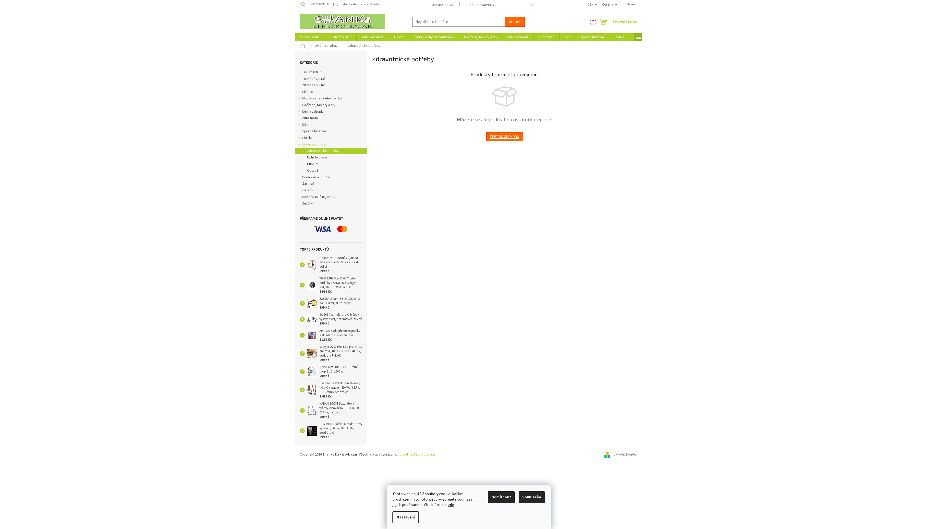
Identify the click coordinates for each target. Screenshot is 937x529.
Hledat (515, 22)
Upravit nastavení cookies (417, 454)
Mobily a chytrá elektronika (322, 98)
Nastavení (406, 517)
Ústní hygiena (317, 157)
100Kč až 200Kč (313, 78)
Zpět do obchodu (504, 136)
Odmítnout (501, 497)
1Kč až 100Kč (311, 72)
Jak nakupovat (443, 5)
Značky (307, 203)
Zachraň (308, 183)
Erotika (307, 137)
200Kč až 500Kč (313, 85)
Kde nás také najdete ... (319, 196)
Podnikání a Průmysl (316, 177)
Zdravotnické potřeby (323, 150)
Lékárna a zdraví (314, 144)
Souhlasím (531, 497)
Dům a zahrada (313, 111)
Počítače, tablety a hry (318, 105)
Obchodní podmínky (479, 5)
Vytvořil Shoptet (625, 454)
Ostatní (312, 170)
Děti (305, 124)
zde (451, 504)
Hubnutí (312, 164)
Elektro (307, 91)
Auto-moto (310, 118)
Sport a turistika (314, 131)
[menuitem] (309, 37)
